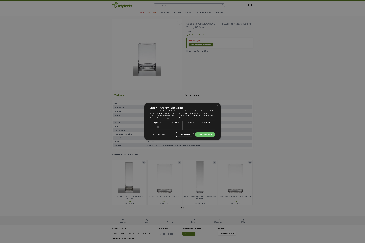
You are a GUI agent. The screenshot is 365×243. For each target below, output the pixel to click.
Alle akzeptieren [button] (205, 134)
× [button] (217, 105)
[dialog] (182, 121)
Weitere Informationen (186, 118)
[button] (157, 134)
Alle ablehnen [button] (184, 134)
